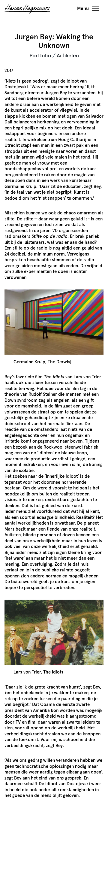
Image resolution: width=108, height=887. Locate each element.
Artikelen (68, 56)
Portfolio (40, 56)
